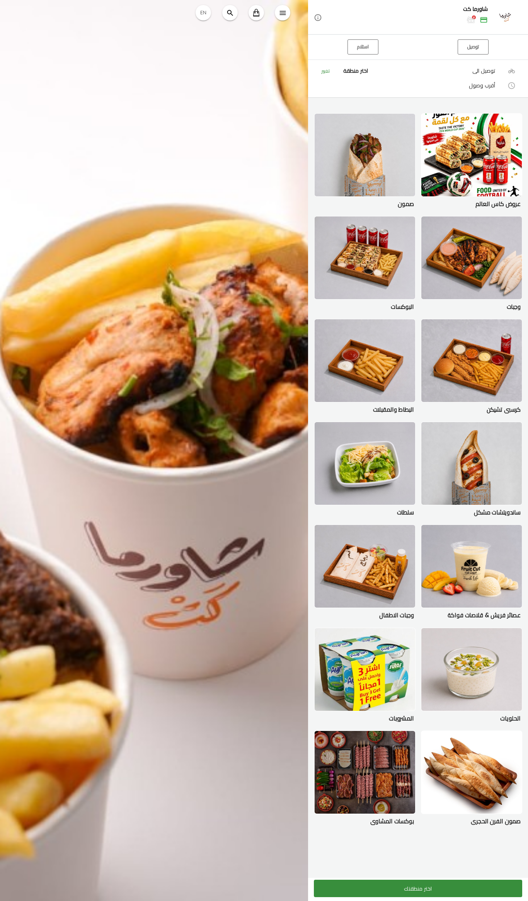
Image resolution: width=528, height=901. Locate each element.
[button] (418, 17)
